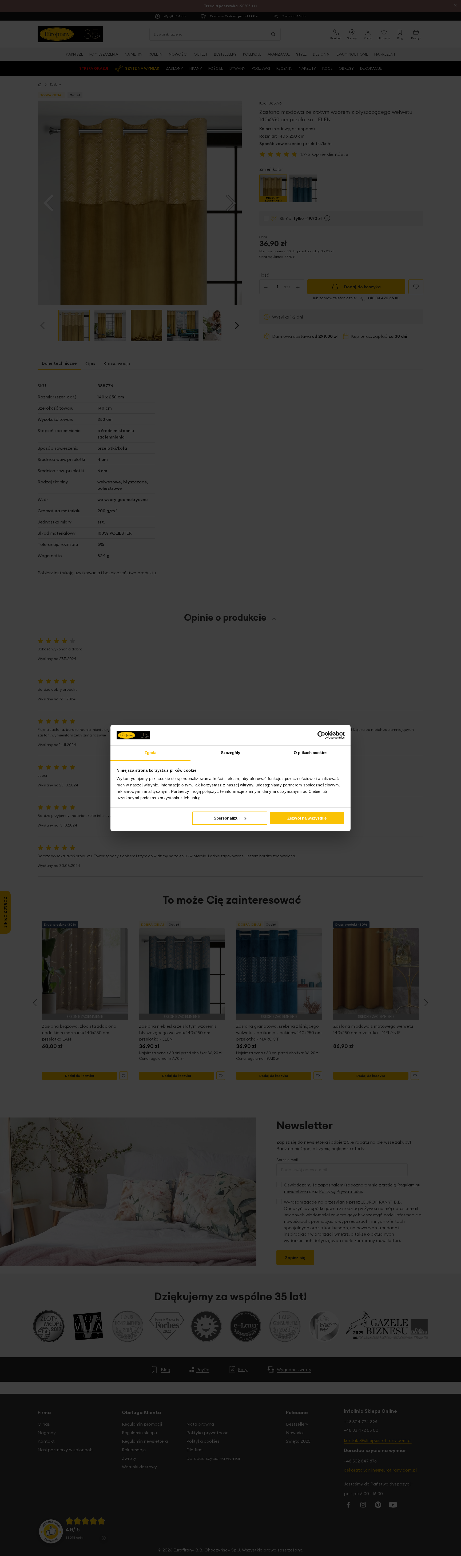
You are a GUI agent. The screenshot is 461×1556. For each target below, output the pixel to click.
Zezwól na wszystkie (307, 818)
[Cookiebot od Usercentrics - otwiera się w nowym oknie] (321, 735)
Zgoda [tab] (151, 752)
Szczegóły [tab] (230, 752)
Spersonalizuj (227, 818)
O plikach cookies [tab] (310, 752)
